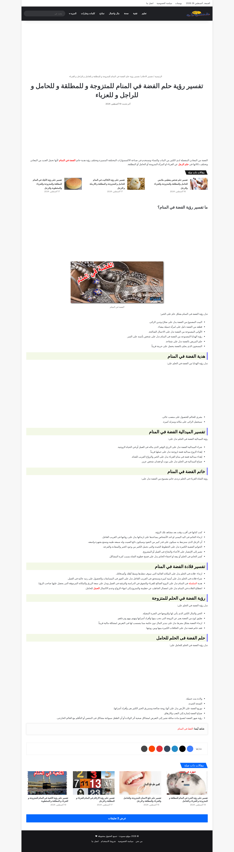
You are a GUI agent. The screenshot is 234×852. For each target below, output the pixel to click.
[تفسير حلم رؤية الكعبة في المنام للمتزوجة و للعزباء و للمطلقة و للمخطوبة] (47, 783)
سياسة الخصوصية (164, 3)
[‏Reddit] (152, 749)
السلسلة (193, 583)
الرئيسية (159, 76)
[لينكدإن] (175, 749)
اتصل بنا (149, 3)
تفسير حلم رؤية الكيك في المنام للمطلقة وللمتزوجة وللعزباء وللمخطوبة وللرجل (47, 183)
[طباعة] (144, 749)
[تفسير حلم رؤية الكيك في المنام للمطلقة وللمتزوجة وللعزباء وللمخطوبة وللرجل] (73, 184)
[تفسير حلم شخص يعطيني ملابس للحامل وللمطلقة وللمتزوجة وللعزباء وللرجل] (199, 184)
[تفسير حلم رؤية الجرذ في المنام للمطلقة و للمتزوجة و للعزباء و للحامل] (187, 783)
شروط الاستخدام (108, 841)
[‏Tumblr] (167, 749)
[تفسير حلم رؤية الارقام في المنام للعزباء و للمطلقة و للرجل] (94, 783)
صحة (126, 13)
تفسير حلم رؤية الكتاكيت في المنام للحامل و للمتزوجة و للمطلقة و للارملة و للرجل (107, 183)
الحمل (96, 588)
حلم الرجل (183, 164)
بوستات (178, 3)
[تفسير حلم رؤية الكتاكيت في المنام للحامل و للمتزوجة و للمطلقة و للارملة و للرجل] (136, 184)
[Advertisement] (117, 47)
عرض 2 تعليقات (117, 818)
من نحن (139, 841)
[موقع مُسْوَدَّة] (198, 13)
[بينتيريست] (159, 749)
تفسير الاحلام (147, 76)
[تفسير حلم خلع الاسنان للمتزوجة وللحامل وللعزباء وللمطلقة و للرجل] (140, 783)
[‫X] (182, 749)
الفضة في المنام (67, 160)
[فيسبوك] (190, 749)
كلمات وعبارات (88, 13)
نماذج (101, 13)
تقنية (135, 13)
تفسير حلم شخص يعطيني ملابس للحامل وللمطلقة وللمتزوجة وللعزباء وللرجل (171, 183)
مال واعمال (114, 13)
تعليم (144, 13)
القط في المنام (185, 728)
